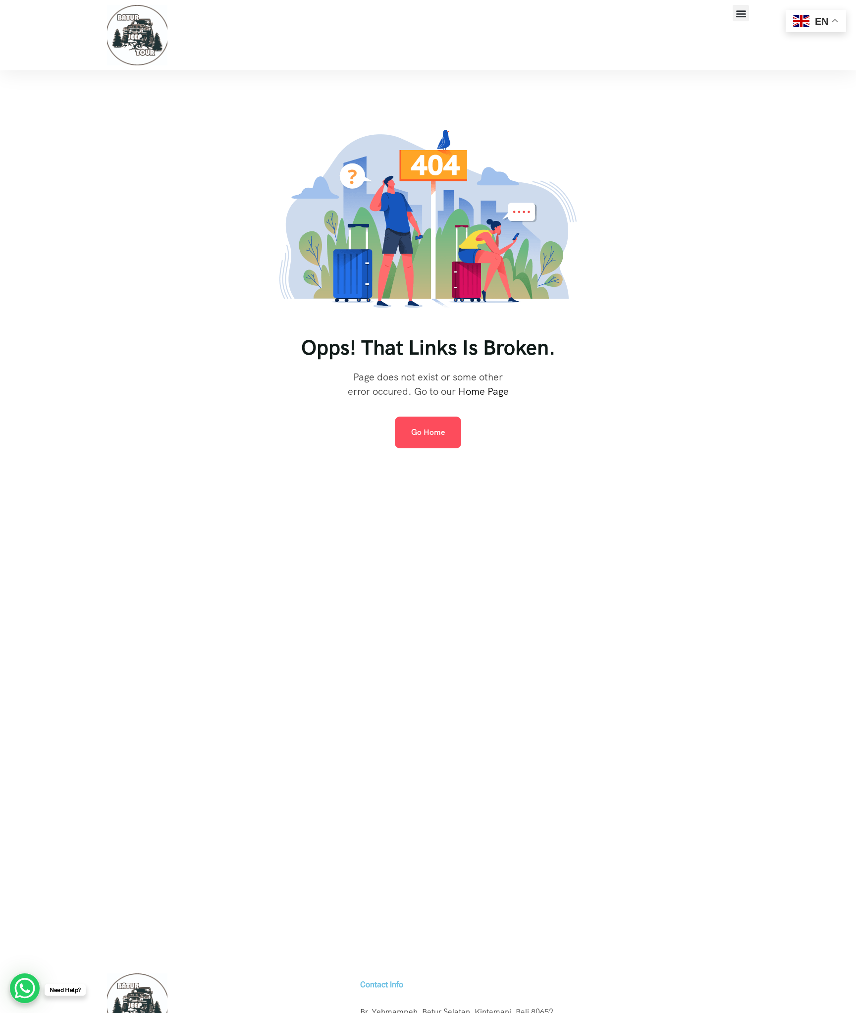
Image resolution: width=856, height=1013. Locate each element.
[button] (741, 13)
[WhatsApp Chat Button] (25, 988)
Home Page (483, 391)
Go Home (428, 432)
